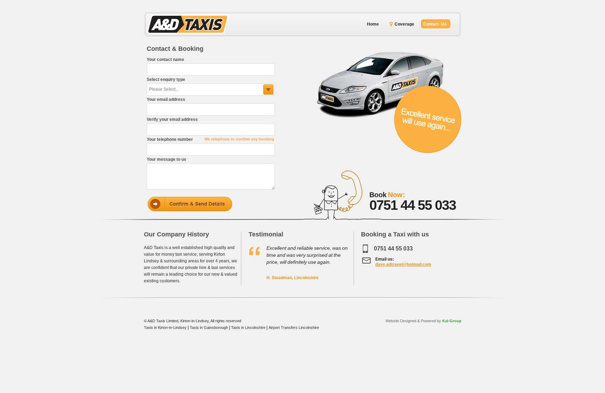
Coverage (404, 24)
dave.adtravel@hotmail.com (403, 264)
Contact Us (435, 24)
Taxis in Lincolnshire (248, 327)
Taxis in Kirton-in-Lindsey (165, 327)
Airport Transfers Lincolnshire (294, 327)
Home (373, 24)
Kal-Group (451, 321)
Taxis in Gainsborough (209, 327)
